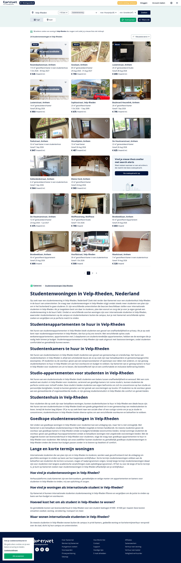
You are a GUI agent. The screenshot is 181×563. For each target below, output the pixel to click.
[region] (18, 549)
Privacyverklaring (68, 553)
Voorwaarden (67, 550)
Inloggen (143, 3)
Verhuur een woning (133, 547)
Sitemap (65, 557)
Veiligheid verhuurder (133, 553)
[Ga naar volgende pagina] (96, 273)
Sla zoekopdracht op (131, 173)
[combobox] (42, 12)
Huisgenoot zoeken (69, 547)
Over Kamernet (68, 540)
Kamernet (37, 285)
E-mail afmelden (99, 553)
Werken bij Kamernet (70, 543)
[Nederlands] (171, 3)
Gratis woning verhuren (127, 3)
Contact (96, 543)
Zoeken (144, 12)
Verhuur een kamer (132, 550)
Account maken (158, 3)
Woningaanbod (28, 3)
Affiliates (128, 540)
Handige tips (98, 550)
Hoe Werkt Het (99, 540)
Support (96, 547)
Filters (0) (145, 20)
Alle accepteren (18, 556)
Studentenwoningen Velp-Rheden (59, 286)
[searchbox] (45, 12)
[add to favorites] (65, 44)
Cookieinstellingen (11, 550)
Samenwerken (130, 543)
